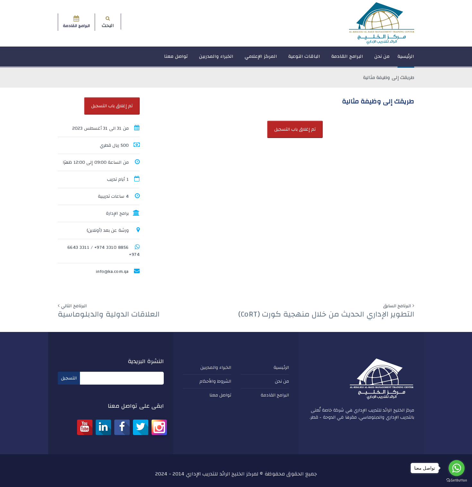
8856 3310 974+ (111, 247)
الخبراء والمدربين (216, 56)
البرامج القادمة (347, 56)
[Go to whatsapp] (457, 468)
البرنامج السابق (397, 306)
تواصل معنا (176, 56)
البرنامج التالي (74, 306)
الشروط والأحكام (215, 381)
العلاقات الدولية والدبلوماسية (109, 314)
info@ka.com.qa (112, 271)
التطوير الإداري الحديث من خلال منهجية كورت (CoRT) (326, 314)
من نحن (382, 56)
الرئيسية (406, 56)
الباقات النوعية (304, 56)
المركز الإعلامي (261, 56)
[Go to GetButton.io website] (456, 480)
